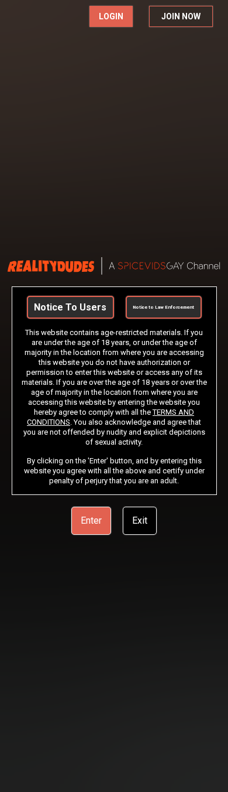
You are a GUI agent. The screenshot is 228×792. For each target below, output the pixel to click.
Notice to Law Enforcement (163, 307)
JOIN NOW (181, 16)
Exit (139, 520)
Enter (91, 520)
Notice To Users (70, 307)
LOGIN (111, 16)
